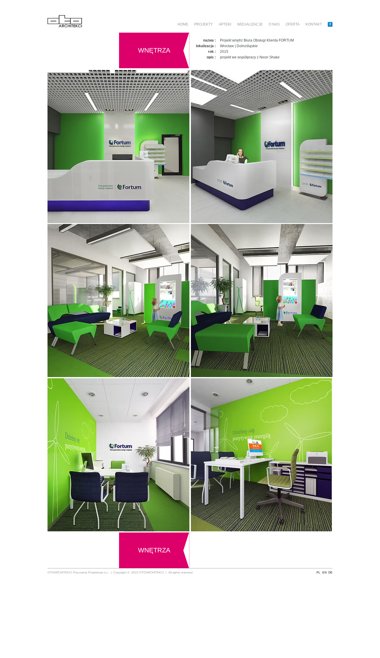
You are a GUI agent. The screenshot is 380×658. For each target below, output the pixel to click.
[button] (318, 572)
